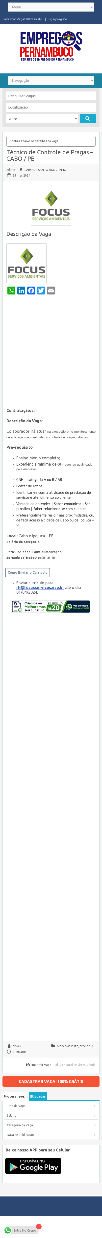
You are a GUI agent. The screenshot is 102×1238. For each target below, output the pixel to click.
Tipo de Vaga (16, 1105)
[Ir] (88, 118)
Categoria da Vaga (20, 1125)
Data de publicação (20, 1134)
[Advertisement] (51, 352)
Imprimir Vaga (41, 1064)
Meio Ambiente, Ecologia (75, 1046)
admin (10, 169)
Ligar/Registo (58, 19)
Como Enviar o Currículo (28, 572)
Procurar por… (16, 1096)
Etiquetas (38, 1096)
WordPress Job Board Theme (42, 1227)
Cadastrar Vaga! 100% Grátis (22, 19)
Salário (12, 1115)
